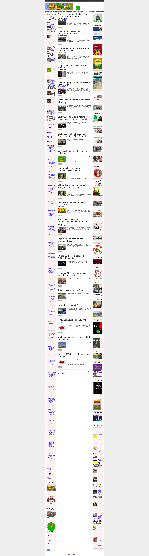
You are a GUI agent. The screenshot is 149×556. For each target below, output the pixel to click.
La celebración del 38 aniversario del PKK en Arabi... (51, 206)
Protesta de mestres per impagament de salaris (69, 32)
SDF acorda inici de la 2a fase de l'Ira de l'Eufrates (51, 233)
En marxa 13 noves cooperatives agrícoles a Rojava (51, 423)
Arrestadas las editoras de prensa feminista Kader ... (52, 254)
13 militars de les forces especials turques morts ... (51, 334)
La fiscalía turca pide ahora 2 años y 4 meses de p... (51, 214)
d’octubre (49, 142)
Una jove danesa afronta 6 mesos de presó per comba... (52, 305)
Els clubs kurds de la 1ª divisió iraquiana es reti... (51, 331)
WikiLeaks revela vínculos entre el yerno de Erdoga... (51, 227)
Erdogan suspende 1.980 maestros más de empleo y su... (51, 389)
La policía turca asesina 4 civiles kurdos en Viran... (51, 199)
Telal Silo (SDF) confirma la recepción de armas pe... (51, 266)
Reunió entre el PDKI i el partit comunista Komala (51, 401)
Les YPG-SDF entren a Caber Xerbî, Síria (71, 203)
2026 (48, 478)
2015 (48, 128)
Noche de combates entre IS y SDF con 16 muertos (51, 414)
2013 (48, 126)
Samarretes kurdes (51, 201)
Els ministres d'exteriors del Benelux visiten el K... (51, 368)
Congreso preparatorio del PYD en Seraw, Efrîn (74, 84)
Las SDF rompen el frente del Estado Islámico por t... (52, 275)
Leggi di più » (60, 44)
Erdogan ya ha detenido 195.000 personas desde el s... (51, 285)
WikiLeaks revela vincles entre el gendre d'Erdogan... (51, 224)
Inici (65, 371)
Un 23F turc (53, 91)
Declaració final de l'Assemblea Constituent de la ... (51, 445)
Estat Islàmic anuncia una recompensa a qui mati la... (51, 361)
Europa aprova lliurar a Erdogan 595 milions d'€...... (51, 172)
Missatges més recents (61, 371)
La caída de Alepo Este (51, 321)
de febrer (49, 132)
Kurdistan (95, 11)
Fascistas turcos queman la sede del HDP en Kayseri (51, 337)
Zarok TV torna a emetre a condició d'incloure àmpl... (52, 246)
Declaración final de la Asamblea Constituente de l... (51, 448)
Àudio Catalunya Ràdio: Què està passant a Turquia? (51, 311)
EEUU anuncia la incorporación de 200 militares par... (51, 259)
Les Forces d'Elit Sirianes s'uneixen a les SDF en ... (51, 272)
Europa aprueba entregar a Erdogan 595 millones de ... (52, 175)
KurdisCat (58, 11)
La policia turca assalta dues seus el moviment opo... (51, 186)
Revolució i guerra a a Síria (70, 290)
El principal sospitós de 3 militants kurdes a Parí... (51, 344)
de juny (49, 137)
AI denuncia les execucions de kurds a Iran (100, 460)
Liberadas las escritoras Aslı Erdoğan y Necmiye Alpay (51, 440)
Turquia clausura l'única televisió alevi (73, 321)
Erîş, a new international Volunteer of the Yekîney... (51, 189)
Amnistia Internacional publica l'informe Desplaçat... (51, 217)
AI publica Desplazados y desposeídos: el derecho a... (51, 221)
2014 (48, 127)
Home (47, 11)
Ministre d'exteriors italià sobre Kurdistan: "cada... (51, 160)
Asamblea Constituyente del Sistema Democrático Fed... (51, 431)
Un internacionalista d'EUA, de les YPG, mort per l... (51, 147)
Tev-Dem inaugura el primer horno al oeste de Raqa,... (51, 464)
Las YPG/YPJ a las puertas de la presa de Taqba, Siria (51, 407)
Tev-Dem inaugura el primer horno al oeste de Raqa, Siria (73, 15)
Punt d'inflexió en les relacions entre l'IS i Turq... (51, 393)
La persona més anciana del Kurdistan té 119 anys (51, 203)
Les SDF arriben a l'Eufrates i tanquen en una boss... (51, 356)
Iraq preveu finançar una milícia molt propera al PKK (51, 314)
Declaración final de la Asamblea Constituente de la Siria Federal (73, 118)
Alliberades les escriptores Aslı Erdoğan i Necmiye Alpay (72, 186)
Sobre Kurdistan (52, 11)
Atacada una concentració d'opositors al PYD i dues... (51, 183)
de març (49, 133)
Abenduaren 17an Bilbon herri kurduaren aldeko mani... (51, 318)
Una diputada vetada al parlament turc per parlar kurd (51, 163)
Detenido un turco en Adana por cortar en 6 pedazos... (51, 230)
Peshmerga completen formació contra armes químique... (51, 237)
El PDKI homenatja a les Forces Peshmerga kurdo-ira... (51, 396)
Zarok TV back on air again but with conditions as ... (51, 243)
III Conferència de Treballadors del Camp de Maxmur (51, 458)
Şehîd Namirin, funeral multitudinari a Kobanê (74, 101)
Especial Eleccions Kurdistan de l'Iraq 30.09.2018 (83, 11)
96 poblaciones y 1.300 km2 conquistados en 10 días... (51, 378)
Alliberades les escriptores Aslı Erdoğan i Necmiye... (52, 437)
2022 (48, 473)
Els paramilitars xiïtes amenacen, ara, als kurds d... (51, 308)
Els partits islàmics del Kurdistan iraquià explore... (51, 282)
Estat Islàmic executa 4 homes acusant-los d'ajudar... (51, 382)
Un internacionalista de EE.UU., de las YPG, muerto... (51, 150)
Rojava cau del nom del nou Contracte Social (70, 240)
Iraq (62, 11)
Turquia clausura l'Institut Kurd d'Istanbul (72, 66)
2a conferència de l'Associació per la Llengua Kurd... (51, 325)
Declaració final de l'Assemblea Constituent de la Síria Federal (72, 135)
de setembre (50, 141)
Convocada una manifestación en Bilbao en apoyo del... (52, 288)
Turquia (66, 11)
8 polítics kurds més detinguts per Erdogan (73, 152)
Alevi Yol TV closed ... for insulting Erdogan (73, 355)
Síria (73, 11)
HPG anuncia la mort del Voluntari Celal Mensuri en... (51, 291)
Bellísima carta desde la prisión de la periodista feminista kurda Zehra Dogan (53, 60)
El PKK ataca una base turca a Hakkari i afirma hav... (52, 192)
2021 (48, 472)
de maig (49, 136)
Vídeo (100, 11)
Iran (69, 11)
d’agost (49, 140)
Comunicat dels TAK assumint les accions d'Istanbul (51, 269)
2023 (48, 474)
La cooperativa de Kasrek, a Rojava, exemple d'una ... (52, 211)
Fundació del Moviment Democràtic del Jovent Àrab (51, 341)
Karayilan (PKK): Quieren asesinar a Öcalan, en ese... (51, 364)
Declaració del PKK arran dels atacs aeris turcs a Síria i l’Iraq (100, 540)
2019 (48, 469)
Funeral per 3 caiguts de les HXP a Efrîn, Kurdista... (51, 169)
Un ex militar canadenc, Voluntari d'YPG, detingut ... (51, 196)
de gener (49, 131)
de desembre (50, 145)
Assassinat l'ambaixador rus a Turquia (100, 470)
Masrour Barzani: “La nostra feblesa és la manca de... (51, 240)
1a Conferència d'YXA (51, 419)
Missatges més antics (87, 371)
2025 (48, 477)
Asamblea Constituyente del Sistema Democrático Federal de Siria (73, 221)
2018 (48, 468)
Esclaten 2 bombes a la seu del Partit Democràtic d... (51, 375)
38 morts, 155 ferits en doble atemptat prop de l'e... (51, 263)
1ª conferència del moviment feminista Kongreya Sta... (51, 352)
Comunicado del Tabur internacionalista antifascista (51, 349)
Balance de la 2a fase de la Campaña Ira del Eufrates (52, 299)
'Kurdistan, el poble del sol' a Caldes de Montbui (71, 257)
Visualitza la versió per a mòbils (63, 373)
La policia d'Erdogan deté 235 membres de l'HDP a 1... (51, 279)
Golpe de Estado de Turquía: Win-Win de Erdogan (53, 26)
